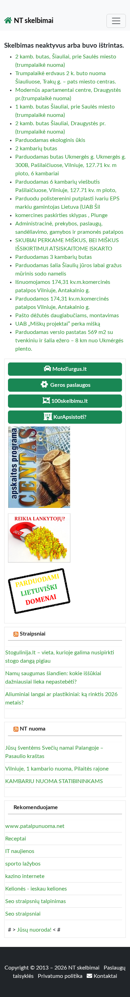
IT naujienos (19, 851)
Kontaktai (104, 976)
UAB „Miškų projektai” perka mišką (57, 324)
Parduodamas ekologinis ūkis (50, 140)
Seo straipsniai (23, 914)
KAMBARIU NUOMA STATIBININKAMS (54, 781)
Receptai (15, 839)
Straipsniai (32, 634)
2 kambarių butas (36, 148)
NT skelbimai (32, 20)
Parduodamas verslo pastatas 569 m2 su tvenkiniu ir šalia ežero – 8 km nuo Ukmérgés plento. (69, 340)
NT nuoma (32, 729)
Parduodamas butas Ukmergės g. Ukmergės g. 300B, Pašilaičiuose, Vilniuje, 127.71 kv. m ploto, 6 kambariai (70, 165)
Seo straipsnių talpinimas (35, 901)
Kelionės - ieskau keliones (36, 889)
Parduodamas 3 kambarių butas (53, 257)
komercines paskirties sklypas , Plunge (61, 215)
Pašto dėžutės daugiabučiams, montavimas (67, 315)
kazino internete (24, 876)
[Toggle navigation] (116, 21)
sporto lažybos (23, 864)
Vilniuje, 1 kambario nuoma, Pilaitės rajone (57, 769)
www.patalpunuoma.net (34, 826)
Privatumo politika (61, 976)
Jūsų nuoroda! (34, 930)
